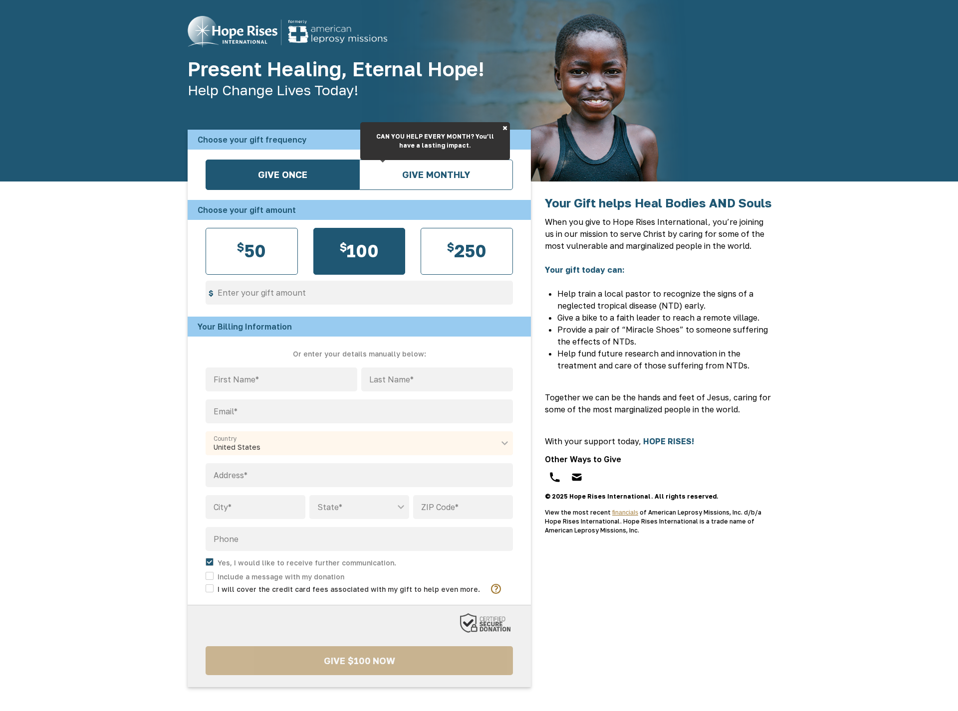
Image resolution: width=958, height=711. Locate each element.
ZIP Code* (440, 507)
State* (329, 507)
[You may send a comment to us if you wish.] (275, 575)
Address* (230, 475)
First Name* (236, 379)
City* (223, 507)
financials (625, 512)
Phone (226, 539)
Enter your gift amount (262, 293)
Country (225, 439)
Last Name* (391, 379)
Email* (226, 411)
